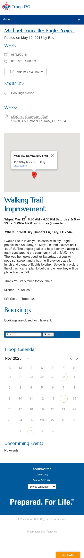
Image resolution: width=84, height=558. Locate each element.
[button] (34, 175)
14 (63, 398)
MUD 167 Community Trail (29, 116)
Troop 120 (21, 6)
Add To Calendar (28, 72)
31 (63, 376)
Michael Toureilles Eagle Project (39, 30)
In (42, 523)
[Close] (52, 155)
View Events (20, 165)
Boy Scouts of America (53, 519)
